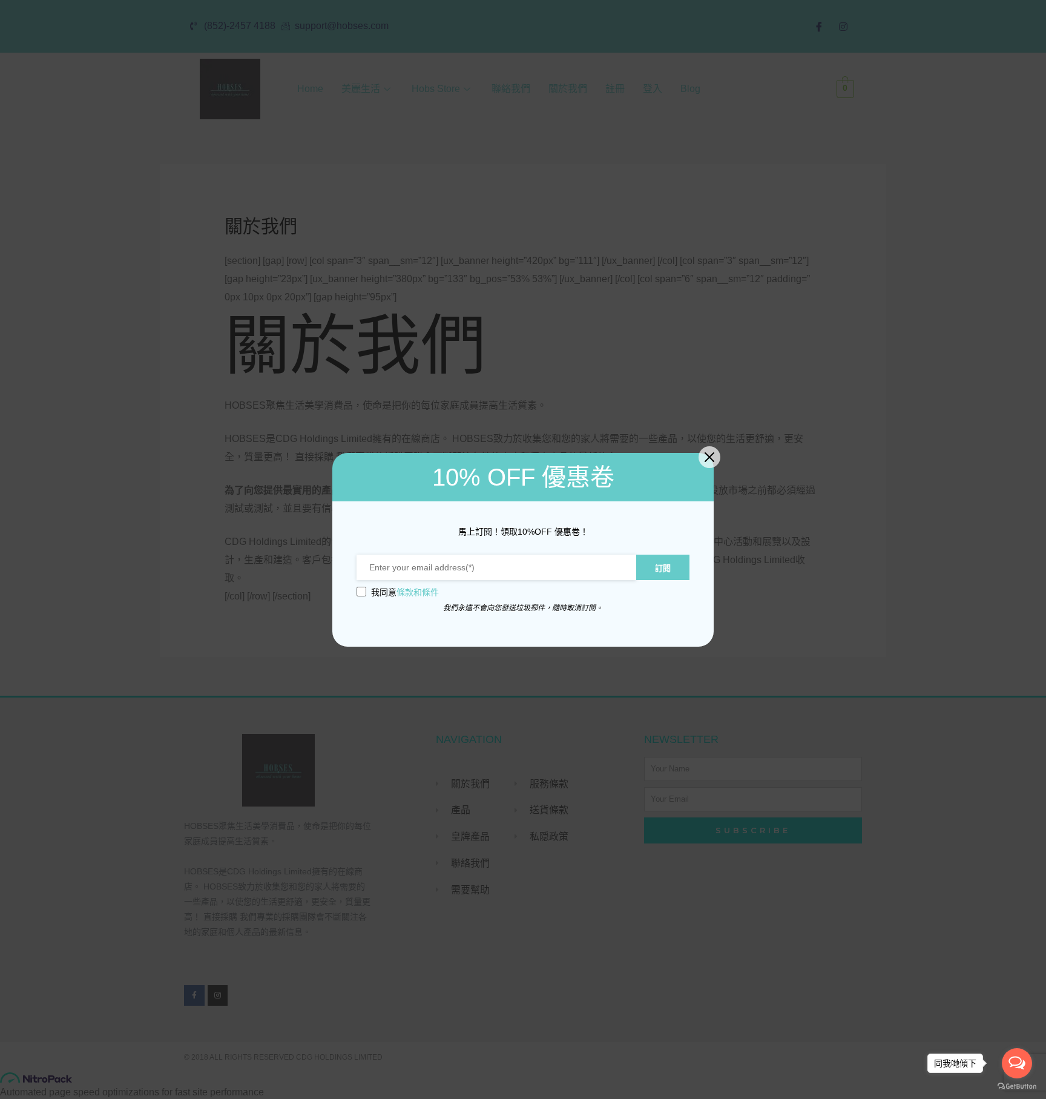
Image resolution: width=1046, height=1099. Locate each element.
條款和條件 (417, 592)
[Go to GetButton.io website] (1017, 1087)
